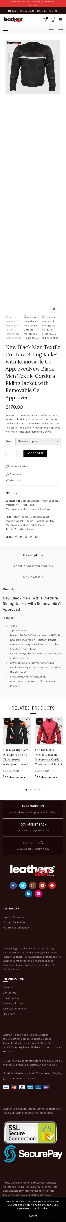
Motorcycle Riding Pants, (18, 1186)
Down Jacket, (50, 952)
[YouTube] (42, 885)
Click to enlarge (54, 308)
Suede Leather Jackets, (38, 965)
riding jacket (38, 525)
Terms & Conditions (15, 1008)
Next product (60, 30)
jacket (29, 521)
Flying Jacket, (31, 956)
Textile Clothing (41, 509)
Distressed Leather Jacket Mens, (22, 952)
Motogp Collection (14, 922)
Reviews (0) (33, 577)
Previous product (51, 30)
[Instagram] (32, 885)
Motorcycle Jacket (17, 525)
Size (8, 441)
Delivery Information (15, 1003)
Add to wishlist (19, 466)
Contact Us (9, 992)
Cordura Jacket (30, 500)
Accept (33, 1216)
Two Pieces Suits (43, 1112)
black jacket (20, 516)
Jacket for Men (45, 521)
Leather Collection (14, 917)
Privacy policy (11, 998)
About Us (8, 987)
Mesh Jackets (50, 500)
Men (5, 948)
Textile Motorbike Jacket (20, 529)
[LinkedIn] (28, 893)
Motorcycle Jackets (17, 509)
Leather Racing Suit (14, 1108)
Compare (15, 474)
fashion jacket (14, 521)
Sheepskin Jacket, (13, 965)
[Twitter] (23, 885)
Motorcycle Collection (16, 927)
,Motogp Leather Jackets (40, 1108)
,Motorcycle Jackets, (44, 1182)
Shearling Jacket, (43, 960)
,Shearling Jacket (20, 1047)
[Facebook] (13, 885)
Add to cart (35, 453)
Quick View (28, 733)
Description (33, 555)
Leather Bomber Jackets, (17, 960)
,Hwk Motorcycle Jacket (33, 1190)
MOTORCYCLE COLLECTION (21, 505)
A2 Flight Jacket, (18, 948)
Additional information (33, 566)
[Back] (5, 30)
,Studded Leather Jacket (25, 1043)
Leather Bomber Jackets (25, 1038)
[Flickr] (38, 893)
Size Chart (9, 1014)
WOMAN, (8, 1034)
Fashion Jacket (23, 1034)
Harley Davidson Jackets (17, 1182)
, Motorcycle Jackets (24, 1195)
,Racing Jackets (23, 1112)
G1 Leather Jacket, (50, 956)
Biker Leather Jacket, (41, 948)
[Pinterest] (52, 885)
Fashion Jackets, (13, 956)
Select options (16, 777)
